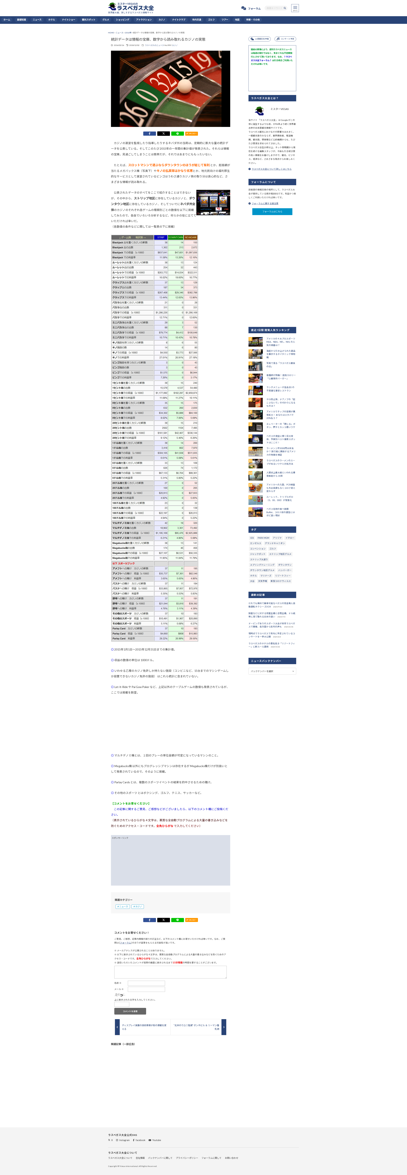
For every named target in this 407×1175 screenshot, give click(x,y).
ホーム (6, 19)
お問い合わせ (231, 1158)
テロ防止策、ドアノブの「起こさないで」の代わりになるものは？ (280, 402)
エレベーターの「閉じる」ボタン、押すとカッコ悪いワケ (280, 425)
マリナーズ (265, 575)
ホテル (51, 19)
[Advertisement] (170, 724)
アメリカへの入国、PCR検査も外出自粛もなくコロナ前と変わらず (280, 487)
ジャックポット (258, 554)
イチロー (290, 538)
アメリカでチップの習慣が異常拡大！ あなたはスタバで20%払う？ (280, 414)
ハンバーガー (285, 570)
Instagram (124, 1140)
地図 (237, 19)
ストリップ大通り (259, 559)
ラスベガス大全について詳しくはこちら (272, 169)
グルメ (105, 19)
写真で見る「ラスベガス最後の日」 (280, 365)
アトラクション (144, 19)
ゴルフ (211, 19)
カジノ (162, 19)
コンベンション (258, 548)
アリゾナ (277, 538)
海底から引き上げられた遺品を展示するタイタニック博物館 (280, 354)
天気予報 (262, 581)
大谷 (252, 581)
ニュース (37, 19)
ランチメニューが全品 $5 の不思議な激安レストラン (280, 389)
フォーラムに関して (211, 1158)
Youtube (156, 1140)
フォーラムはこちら (272, 211)
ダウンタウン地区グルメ (262, 570)
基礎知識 (21, 19)
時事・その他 (253, 19)
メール (119, 989)
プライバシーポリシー (187, 1158)
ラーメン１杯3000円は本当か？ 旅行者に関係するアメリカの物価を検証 (281, 451)
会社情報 (140, 1158)
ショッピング (122, 19)
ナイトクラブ (178, 19)
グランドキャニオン (275, 543)
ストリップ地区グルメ (280, 554)
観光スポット (88, 19)
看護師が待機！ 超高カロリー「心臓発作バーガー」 (281, 377)
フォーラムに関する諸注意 (265, 203)
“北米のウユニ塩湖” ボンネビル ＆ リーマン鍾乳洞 (196, 1027)
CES (252, 538)
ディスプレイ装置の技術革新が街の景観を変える (144, 1027)
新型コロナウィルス (281, 581)
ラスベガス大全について (120, 1158)
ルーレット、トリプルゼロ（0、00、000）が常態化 (279, 498)
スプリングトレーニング (262, 565)
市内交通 (196, 19)
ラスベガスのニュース (154, 45)
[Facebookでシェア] (149, 134)
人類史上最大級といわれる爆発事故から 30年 (280, 474)
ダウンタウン (285, 565)
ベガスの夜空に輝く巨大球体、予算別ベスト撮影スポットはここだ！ (280, 439)
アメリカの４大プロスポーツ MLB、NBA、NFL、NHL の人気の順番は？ (280, 341)
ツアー (225, 19)
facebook (140, 1140)
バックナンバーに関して (160, 1158)
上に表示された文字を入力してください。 (135, 1000)
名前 (117, 983)
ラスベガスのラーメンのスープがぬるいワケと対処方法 (280, 462)
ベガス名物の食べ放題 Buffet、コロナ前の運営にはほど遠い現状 (280, 512)
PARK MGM (263, 538)
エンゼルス (255, 543)
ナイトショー (68, 19)
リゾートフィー (283, 575)
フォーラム (254, 8)
